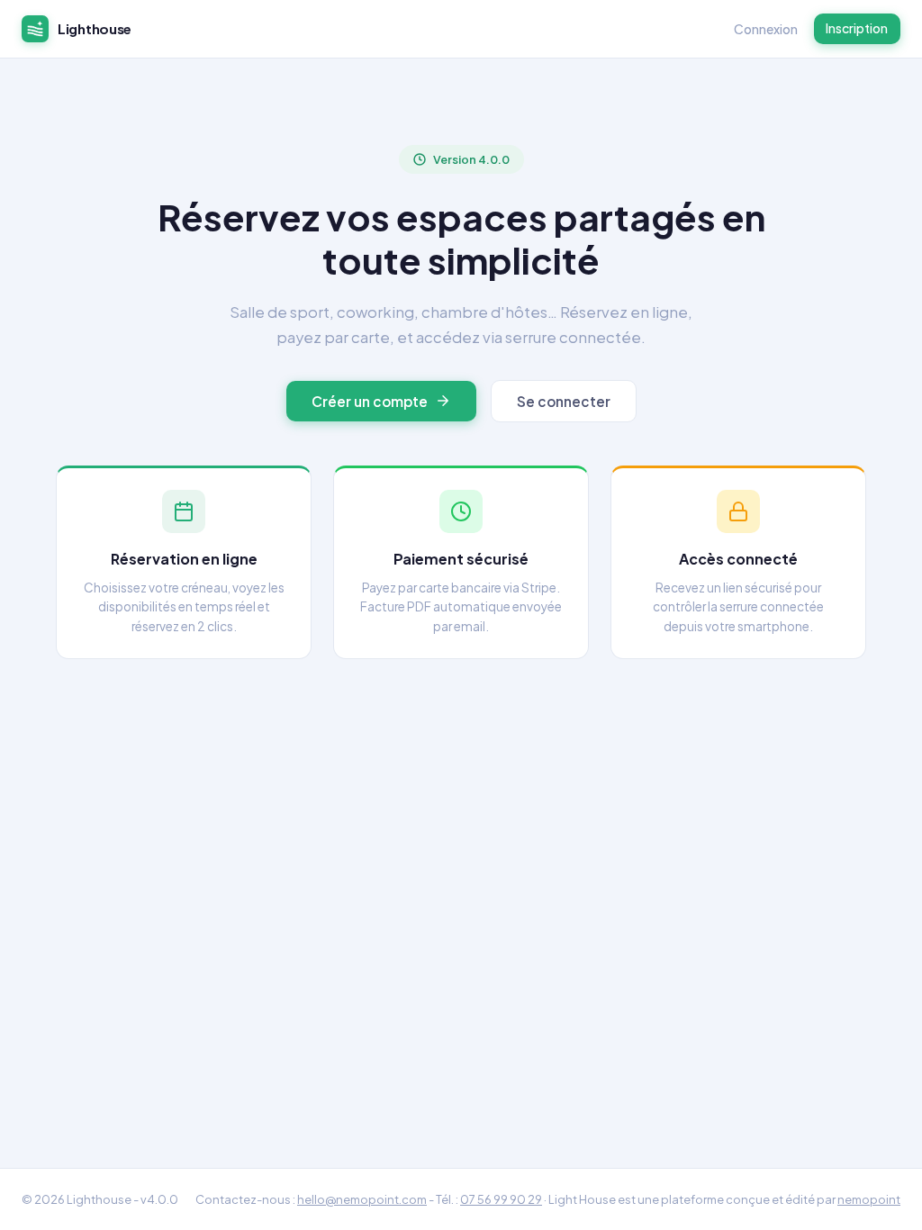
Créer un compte (370, 401)
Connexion (766, 29)
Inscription (857, 28)
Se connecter (563, 401)
